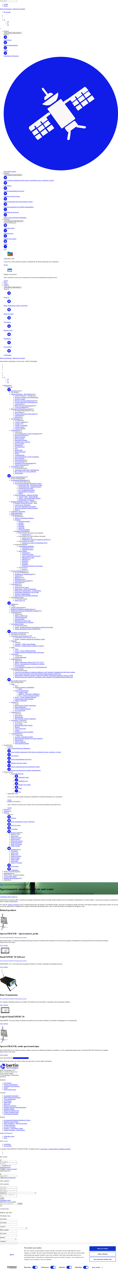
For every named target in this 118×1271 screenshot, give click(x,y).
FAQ (5, 249)
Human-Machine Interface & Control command (28, 738)
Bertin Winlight (15, 846)
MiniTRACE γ (26, 559)
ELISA (17, 453)
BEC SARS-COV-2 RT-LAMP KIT (25, 471)
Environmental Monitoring (19, 480)
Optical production (20, 742)
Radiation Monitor (9, 1109)
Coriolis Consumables (21, 425)
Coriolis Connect (20, 427)
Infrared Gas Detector (10, 1105)
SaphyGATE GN (27, 538)
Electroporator (19, 473)
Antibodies (18, 415)
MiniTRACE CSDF (28, 557)
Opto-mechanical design (22, 743)
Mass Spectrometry (20, 452)
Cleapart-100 (18, 428)
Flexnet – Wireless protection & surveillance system (30, 639)
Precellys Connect (20, 399)
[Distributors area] (5, 232)
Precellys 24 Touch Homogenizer (24, 400)
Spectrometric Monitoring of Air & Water (27, 592)
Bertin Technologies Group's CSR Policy (16, 305)
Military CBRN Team (21, 616)
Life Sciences (8, 40)
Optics (13, 647)
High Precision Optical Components (25, 705)
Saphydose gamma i (24, 521)
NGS (16, 448)
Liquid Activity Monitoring (23, 505)
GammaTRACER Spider (25, 488)
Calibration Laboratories (18, 511)
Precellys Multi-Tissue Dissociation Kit (26, 402)
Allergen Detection (20, 465)
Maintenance (18, 579)
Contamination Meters (10, 876)
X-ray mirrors (19, 723)
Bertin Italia (14, 861)
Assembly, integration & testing (24, 737)
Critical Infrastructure (21, 617)
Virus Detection (19, 461)
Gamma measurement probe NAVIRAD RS (27, 629)
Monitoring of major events (23, 620)
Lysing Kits (18, 404)
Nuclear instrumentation (11, 1084)
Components (14, 654)
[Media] (5, 242)
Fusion (13, 702)
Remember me (6, 1165)
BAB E (20, 493)
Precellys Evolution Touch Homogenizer (26, 397)
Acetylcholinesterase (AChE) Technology (27, 433)
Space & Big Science (10, 171)
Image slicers (18, 715)
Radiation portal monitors (11, 1122)
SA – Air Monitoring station (26, 490)
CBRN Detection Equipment (12, 1097)
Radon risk (7, 1104)
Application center (9, 228)
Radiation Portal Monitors (22, 531)
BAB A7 (17, 510)
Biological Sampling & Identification (21, 609)
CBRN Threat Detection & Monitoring (15, 217)
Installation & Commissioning (23, 574)
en (8, 21)
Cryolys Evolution (20, 407)
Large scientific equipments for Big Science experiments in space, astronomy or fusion (29, 180)
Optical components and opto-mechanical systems (18, 201)
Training (17, 576)
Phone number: (4, 1230)
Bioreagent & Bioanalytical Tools (21, 409)
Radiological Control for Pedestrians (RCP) (34, 543)
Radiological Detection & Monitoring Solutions (25, 611)
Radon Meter (7, 1102)
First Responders (20, 619)
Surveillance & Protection (11, 56)
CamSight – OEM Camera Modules (25, 644)
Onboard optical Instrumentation (24, 699)
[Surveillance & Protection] (5, 54)
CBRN (6, 50)
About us (6, 297)
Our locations (8, 347)
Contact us (14, 897)
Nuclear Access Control (22, 587)
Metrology (18, 577)
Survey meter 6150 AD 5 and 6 (31, 556)
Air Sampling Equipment (11, 1096)
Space (13, 684)
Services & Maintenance (18, 571)
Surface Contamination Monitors (24, 518)
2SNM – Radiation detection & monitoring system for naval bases (34, 627)
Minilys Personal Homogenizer (24, 405)
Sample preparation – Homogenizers (14, 1130)
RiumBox (21, 524)
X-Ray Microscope (20, 728)
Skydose (20, 523)
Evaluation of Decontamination (24, 463)
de (8, 25)
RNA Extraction (19, 438)
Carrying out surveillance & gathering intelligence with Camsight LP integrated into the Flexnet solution (45, 672)
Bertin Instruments (16, 842)
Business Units (8, 330)
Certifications (7, 355)
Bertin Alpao (15, 836)
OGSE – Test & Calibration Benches (25, 697)
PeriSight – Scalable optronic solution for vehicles (29, 646)
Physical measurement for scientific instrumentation (18, 207)
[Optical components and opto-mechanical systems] (5, 200)
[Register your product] (5, 237)
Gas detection (8, 1101)
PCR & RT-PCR (20, 447)
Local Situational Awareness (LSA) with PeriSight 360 (31, 667)
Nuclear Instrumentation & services (14, 191)
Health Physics (15, 515)
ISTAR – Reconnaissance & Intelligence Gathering (30, 664)
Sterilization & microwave (11, 212)
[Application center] (5, 226)
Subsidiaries (7, 338)
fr (7, 23)
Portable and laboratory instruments (32, 566)
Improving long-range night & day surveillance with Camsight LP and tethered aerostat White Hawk (44, 677)
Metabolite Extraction (21, 440)
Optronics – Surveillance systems (13, 1128)
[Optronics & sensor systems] (5, 194)
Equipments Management (22, 581)
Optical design (19, 740)
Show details (96, 1267)
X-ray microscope (20, 710)
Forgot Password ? (5, 1167)
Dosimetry (18, 520)
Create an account (11, 1169)
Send (2, 1177)
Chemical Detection (17, 607)
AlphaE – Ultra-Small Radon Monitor (29, 498)
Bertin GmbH (15, 859)
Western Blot (18, 450)
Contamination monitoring (26, 546)
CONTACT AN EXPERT (21, 1058)
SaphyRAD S (26, 553)
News (5, 809)
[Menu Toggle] (0, 28)
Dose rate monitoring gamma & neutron (26, 508)
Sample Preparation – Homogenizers (21, 394)
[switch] (53, 1267)
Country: (3, 1226)
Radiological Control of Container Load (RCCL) (36, 539)
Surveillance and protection (12, 1086)
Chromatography (20, 455)
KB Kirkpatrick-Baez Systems (23, 725)
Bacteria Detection (20, 435)
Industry (2, 1237)
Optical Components (21, 700)
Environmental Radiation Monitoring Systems (28, 483)
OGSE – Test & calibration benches (25, 651)
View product (4, 945)
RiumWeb (21, 528)
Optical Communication (22, 690)
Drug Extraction (19, 443)
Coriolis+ (17, 424)
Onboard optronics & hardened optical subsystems (29, 652)
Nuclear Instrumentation (11, 45)
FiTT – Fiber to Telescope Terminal (28, 695)
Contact (6, 811)
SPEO (20, 689)
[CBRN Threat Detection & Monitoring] (5, 216)
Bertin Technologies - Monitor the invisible (12, 9)
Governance (7, 322)
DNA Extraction (19, 458)
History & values (9, 314)
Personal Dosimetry (24, 529)
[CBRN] (5, 49)
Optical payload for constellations (24, 687)
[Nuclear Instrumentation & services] (5, 189)
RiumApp (21, 526)
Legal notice (43, 1149)
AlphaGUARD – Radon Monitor (28, 496)
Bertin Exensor (15, 839)
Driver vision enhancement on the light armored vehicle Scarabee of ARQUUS (38, 674)
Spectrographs (19, 717)
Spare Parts (18, 582)
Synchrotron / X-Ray (17, 720)
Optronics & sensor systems (12, 196)
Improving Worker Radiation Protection (26, 595)
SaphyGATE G (26, 534)
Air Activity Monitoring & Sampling (25, 506)
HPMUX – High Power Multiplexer (29, 694)
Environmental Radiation (11, 1114)
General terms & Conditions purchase (59, 1149)
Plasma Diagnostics (20, 707)
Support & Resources (17, 773)
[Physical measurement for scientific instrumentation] (5, 205)
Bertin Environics (16, 837)
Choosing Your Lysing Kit (22, 442)
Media (5, 244)
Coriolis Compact (20, 422)
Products (6, 385)
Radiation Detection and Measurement (15, 1107)
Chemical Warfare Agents (11, 1112)
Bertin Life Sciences (17, 841)
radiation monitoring (13, 904)
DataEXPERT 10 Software (26, 492)
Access (9, 800)
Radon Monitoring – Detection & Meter (26, 495)
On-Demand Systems (17, 466)
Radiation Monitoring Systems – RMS (22, 501)
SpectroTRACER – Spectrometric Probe (30, 485)
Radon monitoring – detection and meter (15, 1123)
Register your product (10, 239)
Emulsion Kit (18, 445)
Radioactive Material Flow (11, 1110)
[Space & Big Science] (61, 170)
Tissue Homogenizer (10, 1099)
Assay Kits (18, 412)
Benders (17, 727)
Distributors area (8, 233)
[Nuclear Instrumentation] (5, 43)
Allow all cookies (102, 1248)
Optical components (20, 657)
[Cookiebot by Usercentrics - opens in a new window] (12, 1267)
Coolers (17, 730)
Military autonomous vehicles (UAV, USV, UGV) (29, 662)
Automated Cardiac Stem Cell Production (27, 470)
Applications (14, 430)
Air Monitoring (15, 419)
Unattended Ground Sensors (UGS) (21, 636)
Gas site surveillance (10, 1127)
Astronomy (14, 712)
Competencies (15, 733)
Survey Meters (22, 551)
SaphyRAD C (26, 548)
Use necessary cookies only (103, 1259)
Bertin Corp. (14, 854)
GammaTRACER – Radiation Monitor (29, 487)
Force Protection (19, 665)
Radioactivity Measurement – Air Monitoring (28, 590)
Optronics (14, 641)
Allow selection (103, 1254)
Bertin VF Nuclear (16, 844)
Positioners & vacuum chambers (24, 732)
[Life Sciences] (5, 38)
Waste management (16, 513)
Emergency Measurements (22, 594)
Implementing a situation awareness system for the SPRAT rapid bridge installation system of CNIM (44, 675)
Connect (3, 1169)
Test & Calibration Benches (23, 709)
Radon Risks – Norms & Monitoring (25, 589)
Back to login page (10, 1177)
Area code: (3, 1233)
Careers (6, 4)
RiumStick (25, 561)
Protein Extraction (20, 437)
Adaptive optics (23, 692)
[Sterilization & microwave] (5, 210)
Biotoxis (17, 417)
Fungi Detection (19, 460)
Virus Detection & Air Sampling (24, 622)
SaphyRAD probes (27, 549)
